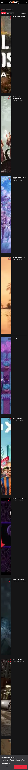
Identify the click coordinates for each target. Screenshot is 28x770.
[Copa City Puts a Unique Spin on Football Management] (6, 456)
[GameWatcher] (14, 2)
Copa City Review (17, 418)
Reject (7, 766)
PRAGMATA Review (18, 740)
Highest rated (10, 13)
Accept (21, 766)
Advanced (23, 13)
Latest (3, 13)
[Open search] (26, 2)
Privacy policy (7, 763)
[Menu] (2, 2)
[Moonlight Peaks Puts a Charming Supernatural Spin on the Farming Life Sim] (6, 375)
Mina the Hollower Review (19, 498)
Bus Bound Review (17, 659)
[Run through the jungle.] (6, 54)
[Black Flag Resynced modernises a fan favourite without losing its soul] (6, 295)
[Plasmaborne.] (6, 536)
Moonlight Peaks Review (19, 338)
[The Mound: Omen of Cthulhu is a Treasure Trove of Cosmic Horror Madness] (6, 134)
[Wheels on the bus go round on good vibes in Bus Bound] (6, 697)
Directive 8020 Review (18, 579)
